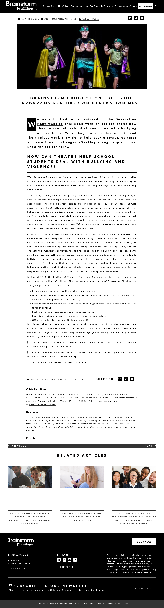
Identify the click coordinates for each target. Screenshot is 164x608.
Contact (133, 6)
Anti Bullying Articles (60, 18)
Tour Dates (95, 6)
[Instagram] (64, 560)
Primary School (50, 6)
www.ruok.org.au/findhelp (42, 404)
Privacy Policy (81, 603)
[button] (156, 6)
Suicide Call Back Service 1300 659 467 (53, 398)
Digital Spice (123, 603)
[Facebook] (59, 560)
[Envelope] (69, 560)
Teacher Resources (79, 6)
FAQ (103, 6)
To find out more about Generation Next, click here (56, 362)
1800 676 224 (18, 555)
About (110, 6)
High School (63, 6)
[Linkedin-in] (75, 560)
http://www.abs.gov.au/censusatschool (50, 346)
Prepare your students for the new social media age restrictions (82, 516)
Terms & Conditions (97, 603)
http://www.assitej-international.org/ (55, 356)
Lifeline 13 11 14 (93, 394)
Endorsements (121, 6)
